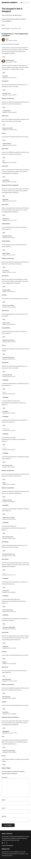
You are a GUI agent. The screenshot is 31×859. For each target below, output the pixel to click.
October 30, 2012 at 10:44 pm (9, 519)
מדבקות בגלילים (5, 428)
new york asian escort (7, 465)
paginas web (5, 199)
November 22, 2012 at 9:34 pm (9, 752)
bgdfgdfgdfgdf (5, 731)
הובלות (3, 573)
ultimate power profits (7, 128)
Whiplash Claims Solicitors (8, 340)
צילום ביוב (4, 448)
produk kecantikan (6, 143)
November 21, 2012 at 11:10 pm (9, 733)
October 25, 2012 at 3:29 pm (8, 376)
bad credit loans (6, 93)
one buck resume (6, 110)
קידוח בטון (4, 392)
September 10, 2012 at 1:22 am (9, 77)
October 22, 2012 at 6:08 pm (8, 324)
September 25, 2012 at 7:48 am (9, 181)
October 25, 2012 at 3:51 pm (8, 393)
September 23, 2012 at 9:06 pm (9, 162)
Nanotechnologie (6, 696)
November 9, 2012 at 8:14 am (9, 611)
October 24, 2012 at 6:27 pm (8, 359)
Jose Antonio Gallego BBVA (8, 627)
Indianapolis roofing (7, 236)
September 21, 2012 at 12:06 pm (9, 129)
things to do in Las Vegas (8, 517)
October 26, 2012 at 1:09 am (8, 430)
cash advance (5, 270)
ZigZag (4, 482)
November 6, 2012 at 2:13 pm (9, 555)
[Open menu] (28, 2)
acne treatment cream (7, 609)
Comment (5, 777)
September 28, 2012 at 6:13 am (9, 220)
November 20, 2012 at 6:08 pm (9, 713)
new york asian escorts (7, 536)
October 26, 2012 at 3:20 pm (8, 449)
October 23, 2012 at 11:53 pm (9, 341)
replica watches (6, 253)
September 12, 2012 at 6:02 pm (9, 95)
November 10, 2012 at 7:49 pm (9, 648)
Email (4, 808)
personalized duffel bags (8, 357)
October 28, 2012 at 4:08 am (8, 484)
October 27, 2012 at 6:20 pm (8, 467)
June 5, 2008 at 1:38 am (11, 61)
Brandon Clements (9, 3)
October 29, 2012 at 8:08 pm (8, 501)
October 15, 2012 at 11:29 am (9, 272)
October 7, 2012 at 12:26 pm (8, 255)
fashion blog (5, 712)
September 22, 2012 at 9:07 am (9, 145)
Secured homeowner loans (8, 554)
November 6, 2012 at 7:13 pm (9, 574)
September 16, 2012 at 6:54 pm (9, 112)
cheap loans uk (6, 322)
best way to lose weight (8, 305)
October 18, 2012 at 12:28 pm (9, 307)
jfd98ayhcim (5, 646)
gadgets (4, 662)
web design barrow (6, 679)
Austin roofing (5, 180)
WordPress (10, 845)
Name (4, 800)
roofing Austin (5, 218)
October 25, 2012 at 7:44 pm (8, 413)
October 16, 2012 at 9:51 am (8, 291)
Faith (19, 28)
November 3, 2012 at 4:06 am (9, 538)
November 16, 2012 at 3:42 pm (9, 663)
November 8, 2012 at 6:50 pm (9, 592)
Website (4, 816)
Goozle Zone (5, 76)
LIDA (3, 160)
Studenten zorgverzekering (8, 750)
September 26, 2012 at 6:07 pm (9, 201)
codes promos (5, 590)
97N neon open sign (7, 500)
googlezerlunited (6, 290)
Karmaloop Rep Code (7, 374)
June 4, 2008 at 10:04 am (11, 40)
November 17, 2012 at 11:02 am (9, 681)
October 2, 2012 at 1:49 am (8, 237)
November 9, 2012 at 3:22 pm (9, 628)
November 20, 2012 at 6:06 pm (9, 698)
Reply (4, 56)
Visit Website (5, 411)
